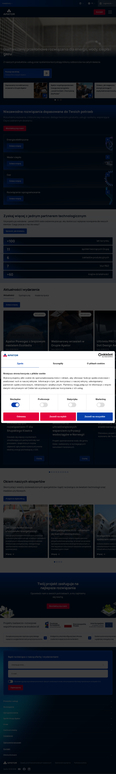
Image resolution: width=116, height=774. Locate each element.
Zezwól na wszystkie (95, 416)
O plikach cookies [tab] (96, 363)
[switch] (44, 405)
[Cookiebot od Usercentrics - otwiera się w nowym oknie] (100, 355)
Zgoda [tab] (20, 363)
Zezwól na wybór (58, 416)
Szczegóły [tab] (58, 363)
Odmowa (21, 416)
